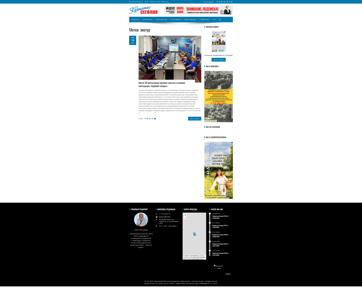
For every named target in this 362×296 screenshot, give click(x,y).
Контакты (164, 2)
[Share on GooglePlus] (150, 119)
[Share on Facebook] (145, 119)
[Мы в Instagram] (222, 2)
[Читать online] (219, 41)
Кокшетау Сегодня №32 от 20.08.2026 (220, 217)
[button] (194, 234)
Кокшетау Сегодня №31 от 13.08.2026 (220, 226)
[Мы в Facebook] (217, 2)
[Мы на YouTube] (232, 2)
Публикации (147, 19)
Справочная (204, 19)
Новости (135, 19)
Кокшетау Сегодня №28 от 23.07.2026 (220, 254)
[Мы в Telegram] (227, 2)
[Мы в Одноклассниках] (229, 2)
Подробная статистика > (228, 274)
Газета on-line (161, 19)
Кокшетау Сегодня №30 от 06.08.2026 (220, 235)
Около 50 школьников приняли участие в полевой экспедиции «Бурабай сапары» (162, 84)
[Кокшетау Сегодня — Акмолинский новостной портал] (143, 10)
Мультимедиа (190, 19)
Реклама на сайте (155, 2)
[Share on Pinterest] (153, 119)
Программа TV (176, 19)
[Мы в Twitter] (219, 2)
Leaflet (186, 255)
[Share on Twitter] (147, 119)
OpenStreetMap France (197, 259)
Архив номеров (218, 60)
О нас (146, 2)
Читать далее (194, 119)
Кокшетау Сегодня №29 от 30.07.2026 (220, 245)
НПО (214, 19)
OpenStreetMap (194, 255)
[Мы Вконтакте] (224, 2)
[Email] (155, 119)
